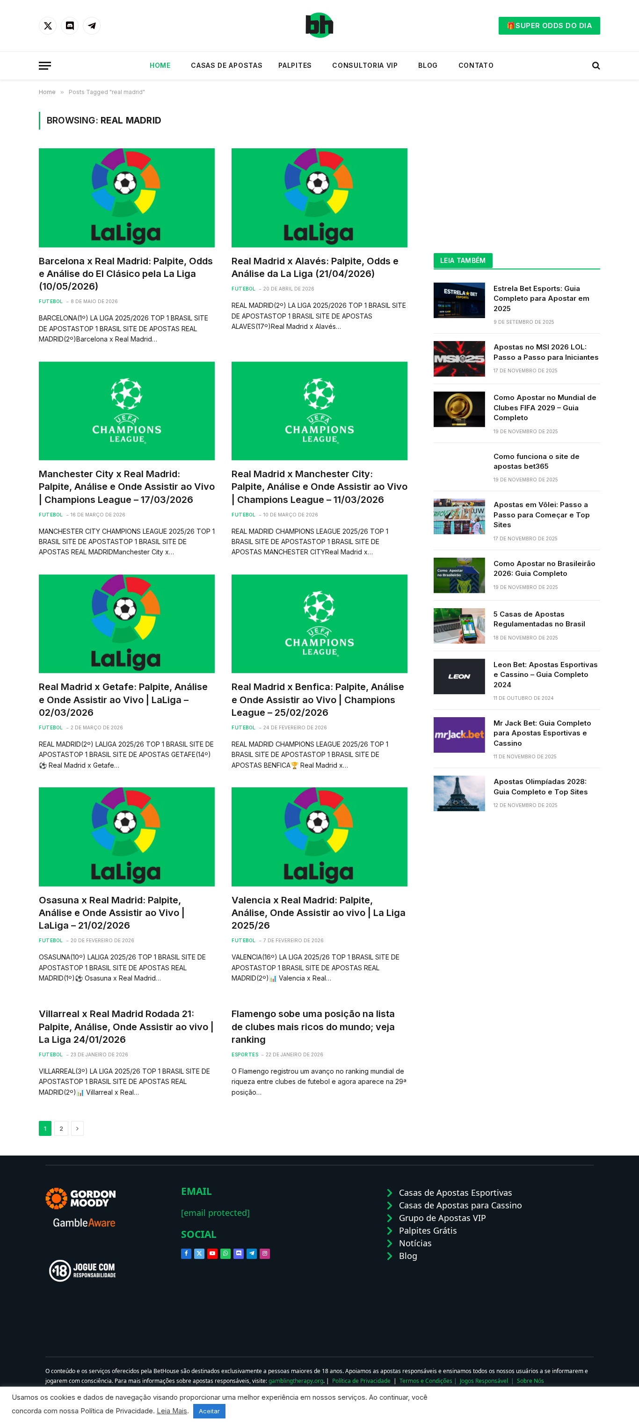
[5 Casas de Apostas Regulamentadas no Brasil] (459, 626)
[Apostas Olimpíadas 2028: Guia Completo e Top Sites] (459, 793)
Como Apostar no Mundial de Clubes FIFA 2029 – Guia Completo (545, 407)
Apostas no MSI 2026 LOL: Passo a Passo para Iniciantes (546, 351)
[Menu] (45, 65)
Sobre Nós (530, 1381)
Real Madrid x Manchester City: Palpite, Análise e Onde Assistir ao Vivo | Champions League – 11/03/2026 (319, 486)
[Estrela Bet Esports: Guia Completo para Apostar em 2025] (459, 300)
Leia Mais (172, 1411)
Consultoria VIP (363, 65)
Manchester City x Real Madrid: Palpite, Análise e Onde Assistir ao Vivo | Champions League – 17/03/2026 (127, 486)
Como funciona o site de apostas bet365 (537, 461)
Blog (426, 65)
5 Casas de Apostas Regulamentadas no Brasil (539, 619)
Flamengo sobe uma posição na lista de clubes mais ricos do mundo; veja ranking (313, 1026)
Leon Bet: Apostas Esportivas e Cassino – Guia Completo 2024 (546, 674)
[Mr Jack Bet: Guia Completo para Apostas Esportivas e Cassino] (459, 735)
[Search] (595, 65)
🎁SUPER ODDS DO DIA (549, 25)
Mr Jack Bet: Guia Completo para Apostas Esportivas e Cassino (542, 733)
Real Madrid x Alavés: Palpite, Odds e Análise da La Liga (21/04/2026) (315, 267)
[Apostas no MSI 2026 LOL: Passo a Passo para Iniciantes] (459, 359)
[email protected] (215, 1212)
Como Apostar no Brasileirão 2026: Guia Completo (544, 568)
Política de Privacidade (361, 1381)
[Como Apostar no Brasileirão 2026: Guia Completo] (459, 575)
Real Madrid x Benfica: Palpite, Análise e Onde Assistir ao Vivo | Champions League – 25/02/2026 (318, 699)
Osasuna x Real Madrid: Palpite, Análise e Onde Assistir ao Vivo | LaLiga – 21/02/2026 (112, 912)
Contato (474, 65)
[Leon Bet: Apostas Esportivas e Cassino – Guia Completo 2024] (459, 676)
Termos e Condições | (429, 1381)
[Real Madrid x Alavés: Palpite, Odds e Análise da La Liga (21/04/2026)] (319, 197)
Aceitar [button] (209, 1411)
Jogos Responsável (484, 1381)
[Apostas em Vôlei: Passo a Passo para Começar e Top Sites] (459, 516)
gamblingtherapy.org (296, 1381)
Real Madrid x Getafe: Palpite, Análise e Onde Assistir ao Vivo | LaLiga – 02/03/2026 (123, 699)
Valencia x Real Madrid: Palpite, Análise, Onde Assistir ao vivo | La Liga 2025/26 (319, 912)
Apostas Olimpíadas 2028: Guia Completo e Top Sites (541, 786)
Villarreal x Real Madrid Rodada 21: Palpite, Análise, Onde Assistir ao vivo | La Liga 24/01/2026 (126, 1026)
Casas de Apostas (225, 65)
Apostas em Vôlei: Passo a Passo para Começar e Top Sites (542, 514)
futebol (51, 301)
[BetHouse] (319, 25)
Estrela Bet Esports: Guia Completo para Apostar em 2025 (541, 298)
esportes (245, 1054)
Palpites (295, 65)
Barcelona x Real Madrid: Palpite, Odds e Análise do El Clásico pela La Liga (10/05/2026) (126, 273)
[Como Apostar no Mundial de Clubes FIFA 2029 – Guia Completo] (459, 409)
